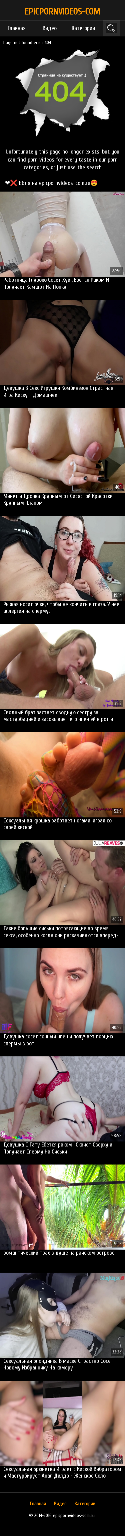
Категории (83, 28)
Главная (17, 28)
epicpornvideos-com (62, 11)
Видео (50, 28)
